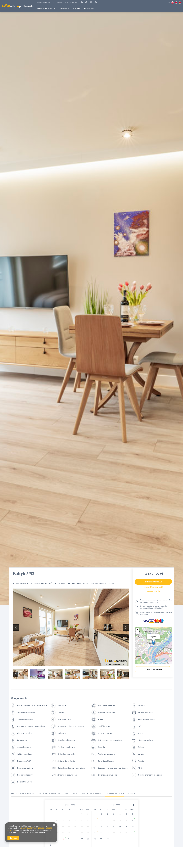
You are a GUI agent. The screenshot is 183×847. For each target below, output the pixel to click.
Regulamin (89, 8)
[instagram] (87, 2)
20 (132, 826)
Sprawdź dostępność (153, 587)
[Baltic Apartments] (96, 2)
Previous (16, 627)
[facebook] (82, 2)
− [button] (137, 632)
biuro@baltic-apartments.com (66, 2)
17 (114, 826)
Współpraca (64, 8)
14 (95, 826)
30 (88, 839)
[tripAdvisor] (92, 2)
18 (120, 826)
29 (82, 839)
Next (126, 627)
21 (95, 833)
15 (101, 826)
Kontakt (76, 8)
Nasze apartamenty (46, 8)
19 (126, 826)
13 (132, 820)
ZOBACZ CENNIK (153, 591)
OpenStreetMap (159, 663)
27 (69, 839)
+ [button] (137, 629)
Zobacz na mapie (153, 669)
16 (107, 826)
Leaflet (150, 663)
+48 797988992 (44, 2)
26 (63, 839)
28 (75, 839)
